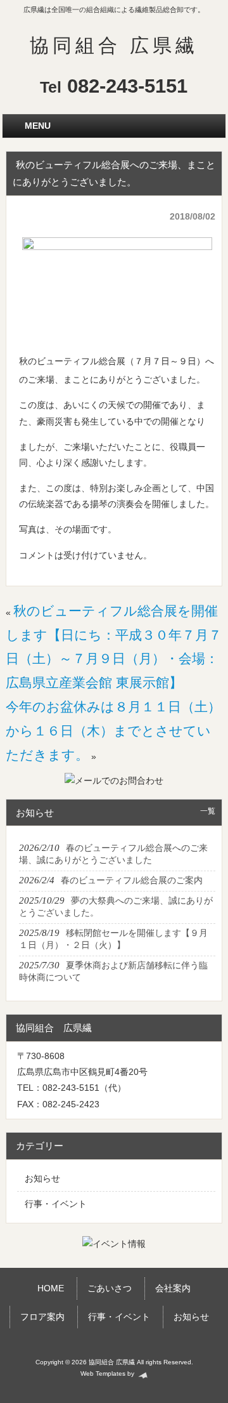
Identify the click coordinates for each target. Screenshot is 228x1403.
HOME (50, 1288)
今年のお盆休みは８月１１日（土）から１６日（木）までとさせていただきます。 (113, 730)
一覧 (207, 811)
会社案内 (173, 1288)
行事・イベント (56, 1204)
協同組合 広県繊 (114, 45)
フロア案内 (42, 1317)
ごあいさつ (109, 1288)
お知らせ (42, 1178)
